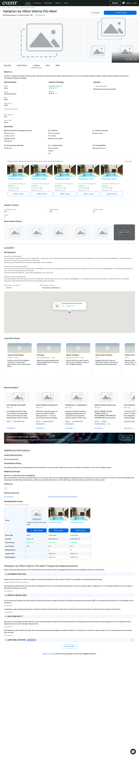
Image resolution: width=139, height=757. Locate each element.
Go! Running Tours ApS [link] (16, 405)
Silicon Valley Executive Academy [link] (47, 405)
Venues (28, 3)
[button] (41, 40)
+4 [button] (108, 424)
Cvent (3, 7)
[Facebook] (5, 488)
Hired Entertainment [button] (19, 421)
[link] (18, 397)
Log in (135, 3)
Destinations (48, 3)
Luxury (66, 3)
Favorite (97, 12)
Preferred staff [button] (69, 424)
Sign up (128, 3)
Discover (58, 3)
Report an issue (49, 654)
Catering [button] (104, 421)
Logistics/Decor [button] (40, 424)
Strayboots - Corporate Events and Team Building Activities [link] (76, 405)
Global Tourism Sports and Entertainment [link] (106, 405)
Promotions (37, 3)
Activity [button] (9, 421)
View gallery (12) (131, 59)
